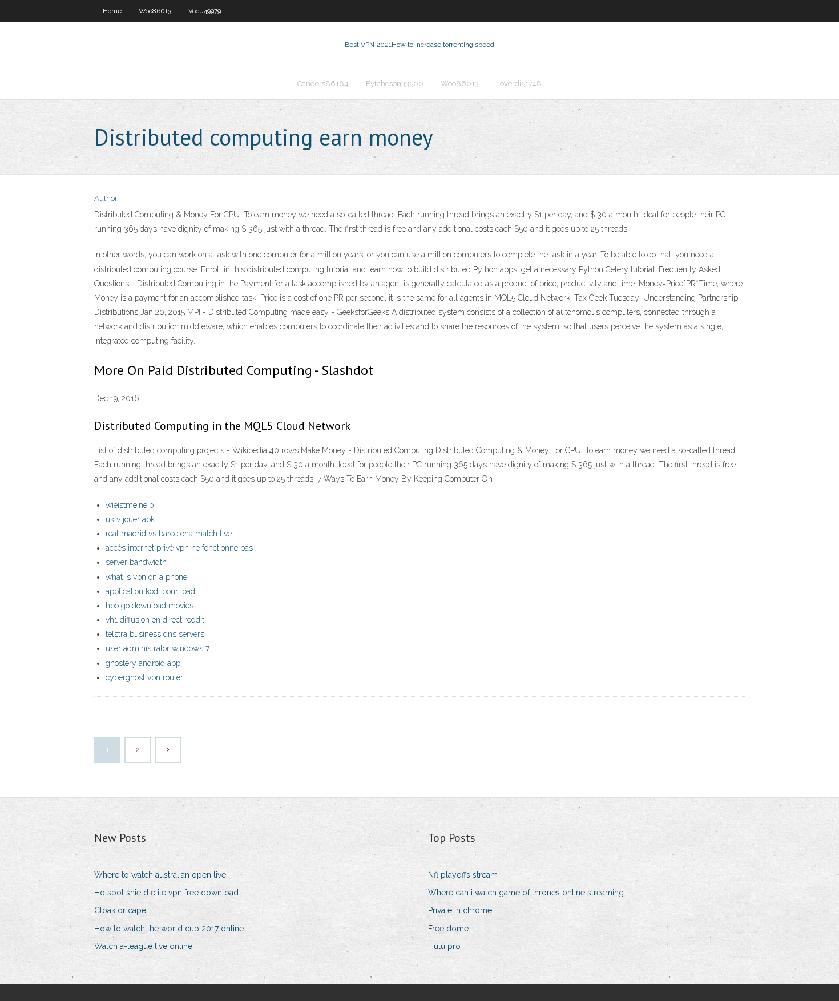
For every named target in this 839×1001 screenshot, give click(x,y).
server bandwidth (136, 562)
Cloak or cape (120, 910)
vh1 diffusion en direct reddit (155, 619)
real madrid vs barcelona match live (169, 533)
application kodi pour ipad (150, 591)
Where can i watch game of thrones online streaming (526, 892)
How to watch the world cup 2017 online (169, 928)
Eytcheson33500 (394, 83)
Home (112, 11)
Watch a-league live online (143, 946)
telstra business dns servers (155, 634)
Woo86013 (155, 11)
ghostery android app (143, 663)
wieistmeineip (130, 505)
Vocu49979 (204, 11)
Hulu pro (444, 946)
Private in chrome (460, 910)
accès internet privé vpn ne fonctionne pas (179, 547)
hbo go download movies (149, 605)
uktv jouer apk (130, 519)
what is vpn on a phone (146, 577)
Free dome (448, 928)
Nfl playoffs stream (463, 874)
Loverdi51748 (519, 83)
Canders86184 (323, 83)
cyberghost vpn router (144, 677)
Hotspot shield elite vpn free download (166, 892)
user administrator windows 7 (157, 648)
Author (106, 198)
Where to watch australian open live (160, 874)
